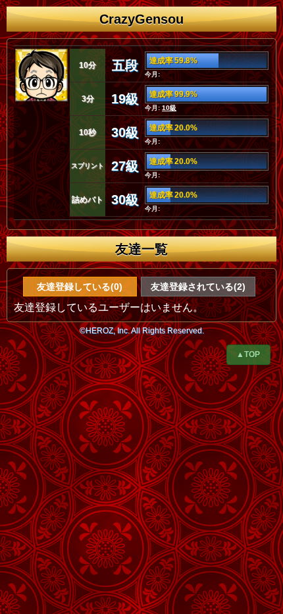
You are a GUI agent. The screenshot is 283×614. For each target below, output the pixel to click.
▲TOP (248, 354)
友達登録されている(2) (198, 286)
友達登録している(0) (79, 286)
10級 (169, 107)
